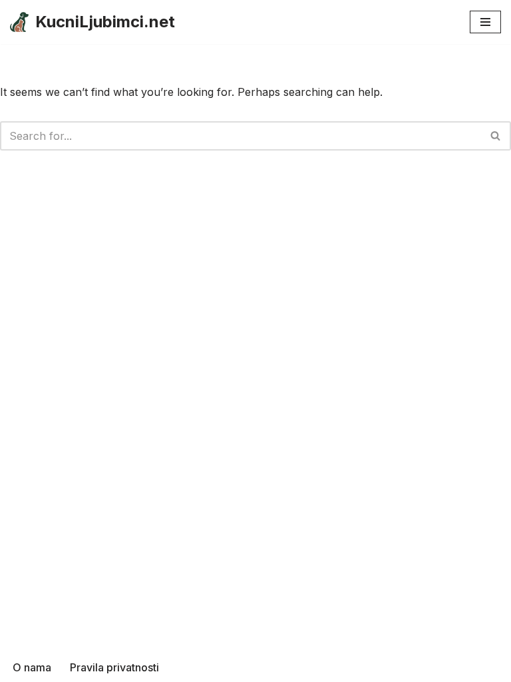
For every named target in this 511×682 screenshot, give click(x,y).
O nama (32, 667)
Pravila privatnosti (114, 667)
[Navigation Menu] (485, 22)
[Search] (496, 136)
